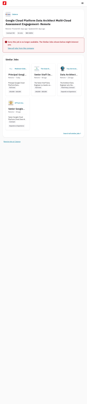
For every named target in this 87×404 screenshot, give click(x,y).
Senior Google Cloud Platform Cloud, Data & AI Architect (17, 108)
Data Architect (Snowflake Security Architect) (68, 74)
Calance (15, 14)
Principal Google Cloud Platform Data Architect (17, 74)
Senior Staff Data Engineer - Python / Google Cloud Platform (43, 74)
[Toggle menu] (82, 3)
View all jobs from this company (21, 48)
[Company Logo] (10, 68)
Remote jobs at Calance (12, 142)
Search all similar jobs (71, 133)
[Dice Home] (4, 3)
